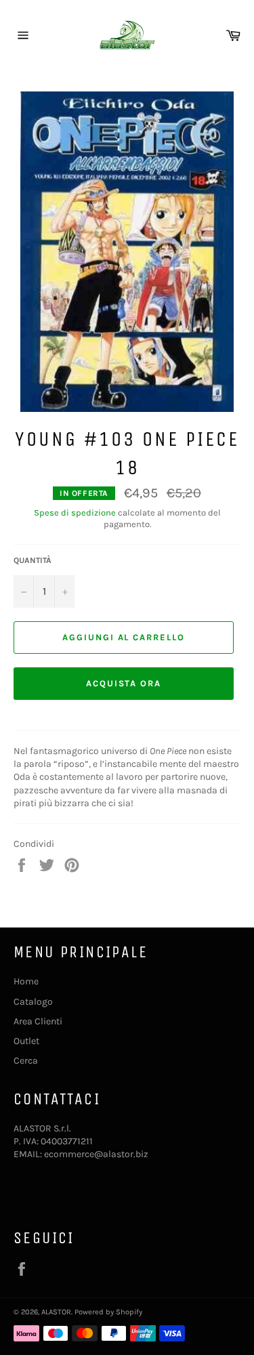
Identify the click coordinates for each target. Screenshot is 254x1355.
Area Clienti (38, 1021)
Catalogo (33, 1001)
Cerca (26, 1060)
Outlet (26, 1041)
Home (26, 981)
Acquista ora (123, 683)
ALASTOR (56, 1312)
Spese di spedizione (75, 512)
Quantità (32, 560)
